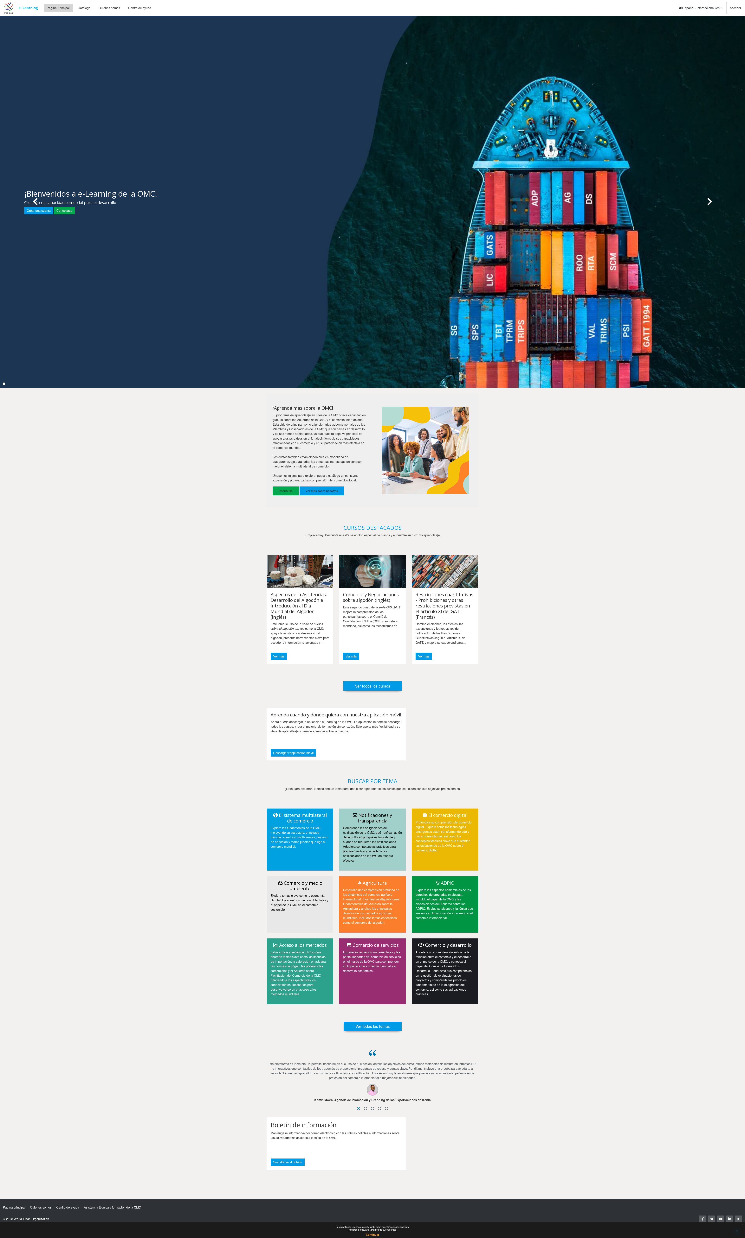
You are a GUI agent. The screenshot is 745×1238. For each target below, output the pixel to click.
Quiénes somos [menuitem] (109, 8)
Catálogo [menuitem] (84, 8)
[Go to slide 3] (372, 1108)
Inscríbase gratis (41, 217)
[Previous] (36, 201)
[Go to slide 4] (379, 1108)
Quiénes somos (41, 1207)
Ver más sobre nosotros (322, 491)
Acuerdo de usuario (359, 1229)
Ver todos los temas (372, 1026)
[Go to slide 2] (365, 1108)
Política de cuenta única (383, 1229)
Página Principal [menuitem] (58, 8)
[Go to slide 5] (386, 1108)
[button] (701, 8)
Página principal (14, 1207)
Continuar (372, 1234)
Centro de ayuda (67, 1207)
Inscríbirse (286, 491)
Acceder (735, 8)
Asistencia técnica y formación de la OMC (112, 1207)
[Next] (709, 201)
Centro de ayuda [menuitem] (139, 8)
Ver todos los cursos (372, 686)
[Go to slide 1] (358, 1108)
